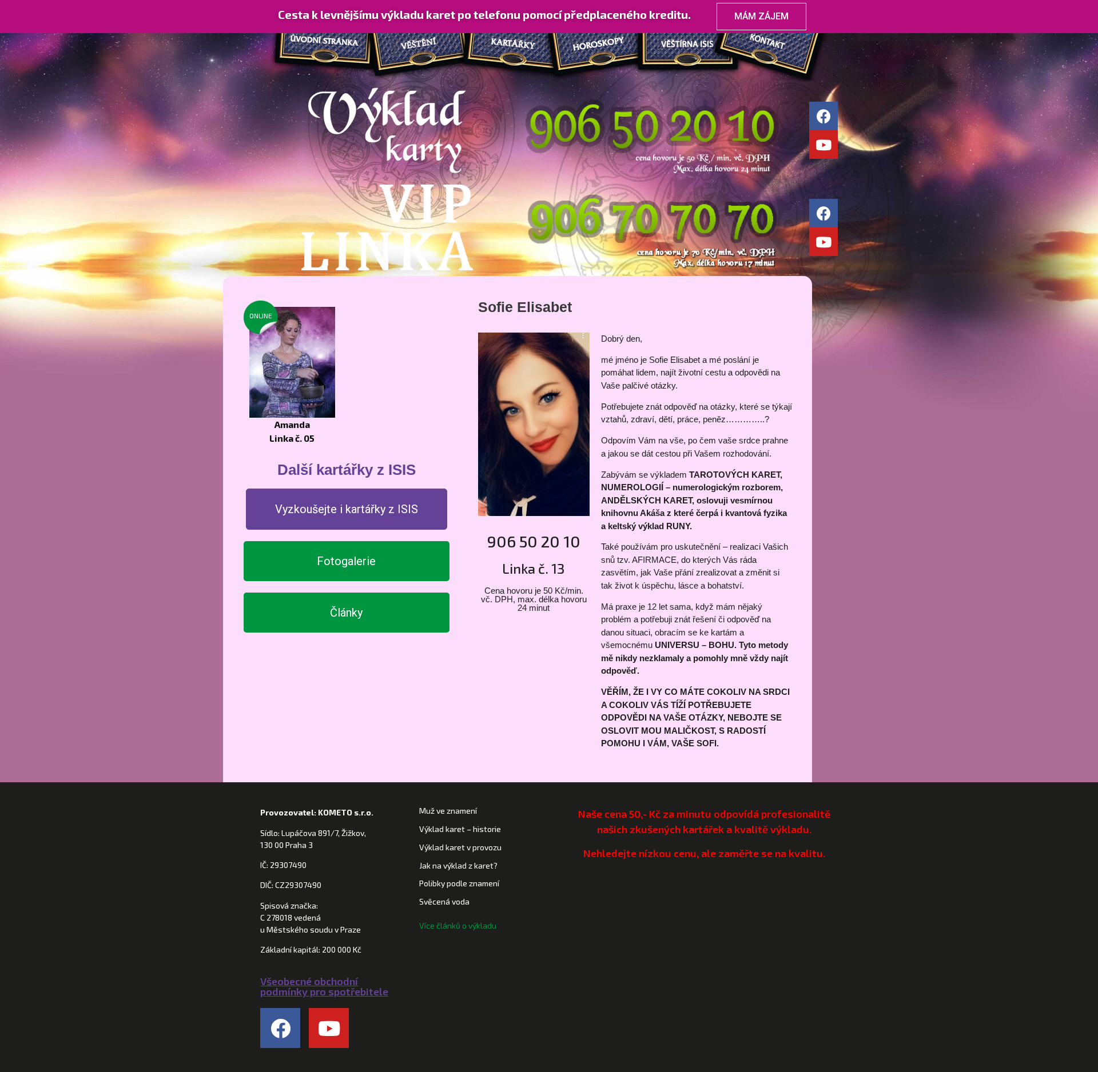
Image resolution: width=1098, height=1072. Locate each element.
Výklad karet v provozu (460, 847)
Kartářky (509, 45)
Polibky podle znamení (459, 883)
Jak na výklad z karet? (458, 865)
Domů (320, 45)
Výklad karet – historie (460, 829)
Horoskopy (600, 45)
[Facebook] (823, 116)
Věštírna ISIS (692, 45)
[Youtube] (823, 144)
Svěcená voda (444, 901)
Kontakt (784, 45)
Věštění (417, 45)
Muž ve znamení (448, 810)
